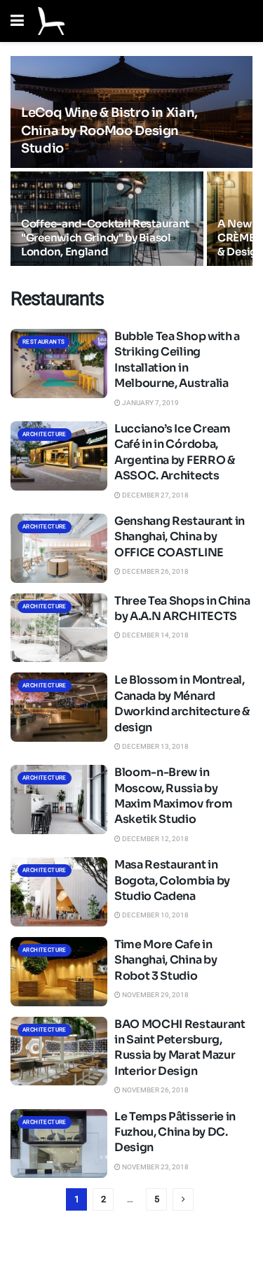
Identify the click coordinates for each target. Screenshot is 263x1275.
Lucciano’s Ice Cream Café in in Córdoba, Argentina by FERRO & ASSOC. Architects (174, 452)
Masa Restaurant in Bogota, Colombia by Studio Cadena (172, 880)
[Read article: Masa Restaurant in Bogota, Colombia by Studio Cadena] (59, 892)
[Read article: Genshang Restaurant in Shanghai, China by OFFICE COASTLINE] (59, 548)
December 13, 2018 (155, 746)
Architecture (44, 434)
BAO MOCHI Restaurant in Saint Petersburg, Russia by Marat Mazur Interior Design (179, 1047)
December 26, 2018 (155, 571)
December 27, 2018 (155, 495)
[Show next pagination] (183, 1199)
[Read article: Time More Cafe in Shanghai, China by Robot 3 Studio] (59, 971)
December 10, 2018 (155, 915)
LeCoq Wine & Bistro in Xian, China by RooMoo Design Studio (109, 130)
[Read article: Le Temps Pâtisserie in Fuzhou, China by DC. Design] (59, 1143)
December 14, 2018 (155, 635)
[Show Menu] (17, 21)
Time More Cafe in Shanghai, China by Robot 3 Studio (165, 960)
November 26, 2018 (155, 1090)
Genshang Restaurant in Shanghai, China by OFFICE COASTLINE (179, 537)
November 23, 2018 (155, 1167)
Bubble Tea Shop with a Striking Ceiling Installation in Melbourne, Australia (177, 359)
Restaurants (43, 342)
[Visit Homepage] (51, 21)
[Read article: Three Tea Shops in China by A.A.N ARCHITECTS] (59, 628)
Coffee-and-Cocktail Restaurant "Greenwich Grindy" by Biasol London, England (105, 237)
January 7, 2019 (150, 403)
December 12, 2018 (155, 839)
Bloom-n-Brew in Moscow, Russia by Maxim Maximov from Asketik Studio (173, 795)
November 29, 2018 (155, 995)
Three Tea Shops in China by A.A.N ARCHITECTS (182, 608)
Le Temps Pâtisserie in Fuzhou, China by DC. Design (175, 1132)
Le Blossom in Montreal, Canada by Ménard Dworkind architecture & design (182, 703)
